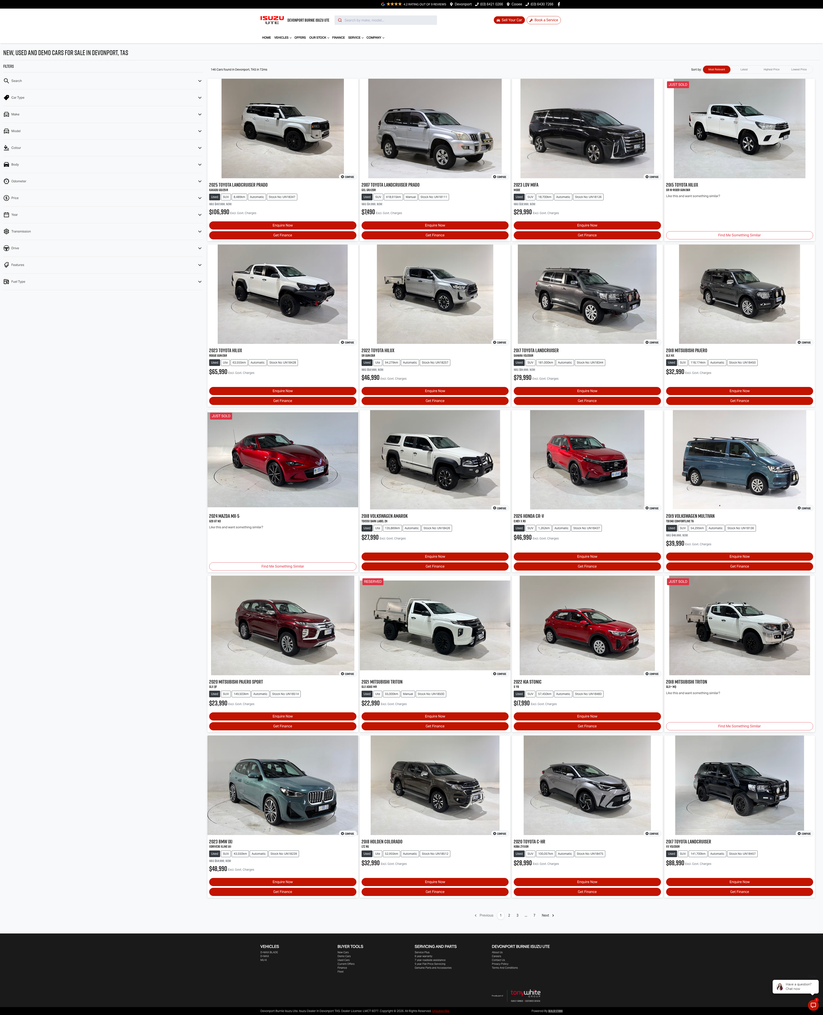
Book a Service (546, 20)
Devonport (463, 4)
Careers (496, 956)
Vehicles (281, 37)
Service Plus (422, 952)
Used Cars (344, 960)
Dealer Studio (555, 1011)
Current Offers (346, 963)
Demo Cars (344, 956)
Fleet (341, 971)
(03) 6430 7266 (542, 4)
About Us (497, 952)
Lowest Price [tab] (799, 69)
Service (354, 37)
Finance (338, 37)
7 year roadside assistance (430, 960)
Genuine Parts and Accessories (433, 967)
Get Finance (282, 235)
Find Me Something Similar (739, 235)
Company (373, 37)
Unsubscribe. (441, 1011)
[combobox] (386, 20)
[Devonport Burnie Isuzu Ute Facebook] (560, 4)
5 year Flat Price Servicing (430, 963)
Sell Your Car (511, 20)
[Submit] (340, 20)
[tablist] (758, 69)
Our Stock (317, 37)
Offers (300, 37)
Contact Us (498, 960)
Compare (349, 177)
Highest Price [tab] (771, 69)
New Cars (343, 952)
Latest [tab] (744, 69)
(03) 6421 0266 (491, 4)
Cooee (517, 4)
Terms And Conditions (505, 967)
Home (266, 37)
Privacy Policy (500, 963)
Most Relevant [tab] (716, 69)
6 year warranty (423, 956)
